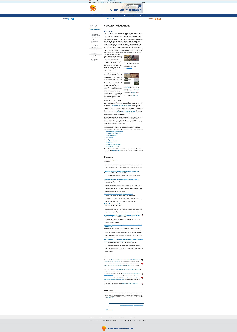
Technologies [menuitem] (94, 14)
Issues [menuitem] (110, 14)
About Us (121, 317)
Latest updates (137, 4)
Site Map (101, 317)
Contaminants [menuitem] (102, 14)
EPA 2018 (107, 297)
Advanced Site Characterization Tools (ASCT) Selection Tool (118, 194)
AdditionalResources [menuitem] (142, 15)
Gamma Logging (94, 45)
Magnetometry (94, 53)
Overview (93, 31)
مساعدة (100, 320)
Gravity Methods (94, 47)
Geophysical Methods (95, 29)
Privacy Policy (133, 317)
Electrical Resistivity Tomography (95, 38)
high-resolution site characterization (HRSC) (121, 105)
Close (143, 2)
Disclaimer (91, 317)
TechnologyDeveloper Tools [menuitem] (127, 15)
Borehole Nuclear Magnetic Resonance (95, 35)
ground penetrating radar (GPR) (128, 111)
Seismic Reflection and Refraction (95, 56)
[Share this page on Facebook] (71, 18)
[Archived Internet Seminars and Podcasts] (155, 18)
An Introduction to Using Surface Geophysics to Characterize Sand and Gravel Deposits (125, 269)
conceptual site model (109, 292)
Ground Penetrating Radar (95, 50)
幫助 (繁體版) (113, 320)
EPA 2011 (110, 297)
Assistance (91, 320)
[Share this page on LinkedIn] (73, 18)
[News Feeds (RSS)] (158, 18)
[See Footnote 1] (140, 52)
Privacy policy (130, 4)
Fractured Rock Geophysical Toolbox (113, 203)
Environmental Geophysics (110, 160)
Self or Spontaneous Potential (95, 60)
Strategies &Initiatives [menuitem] (118, 15)
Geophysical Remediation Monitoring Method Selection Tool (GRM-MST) (121, 179)
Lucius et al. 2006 (129, 68)
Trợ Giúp (145, 320)
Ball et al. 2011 (135, 95)
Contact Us (112, 317)
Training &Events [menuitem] (135, 15)
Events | (109, 18)
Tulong (140, 320)
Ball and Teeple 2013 (133, 92)
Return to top (109, 309)
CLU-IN (102, 2)
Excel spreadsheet (116, 150)
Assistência (130, 320)
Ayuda (96, 320)
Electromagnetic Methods (94, 42)
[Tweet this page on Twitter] (68, 18)
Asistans (122, 320)
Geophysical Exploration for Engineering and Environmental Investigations (122, 215)
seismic (118, 111)
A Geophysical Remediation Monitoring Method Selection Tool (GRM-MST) (121, 171)
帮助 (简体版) (106, 320)
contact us (121, 2)
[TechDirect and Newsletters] (160, 18)
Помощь (136, 320)
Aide (119, 320)
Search (139, 6)
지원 (126, 320)
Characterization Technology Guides (94, 26)
